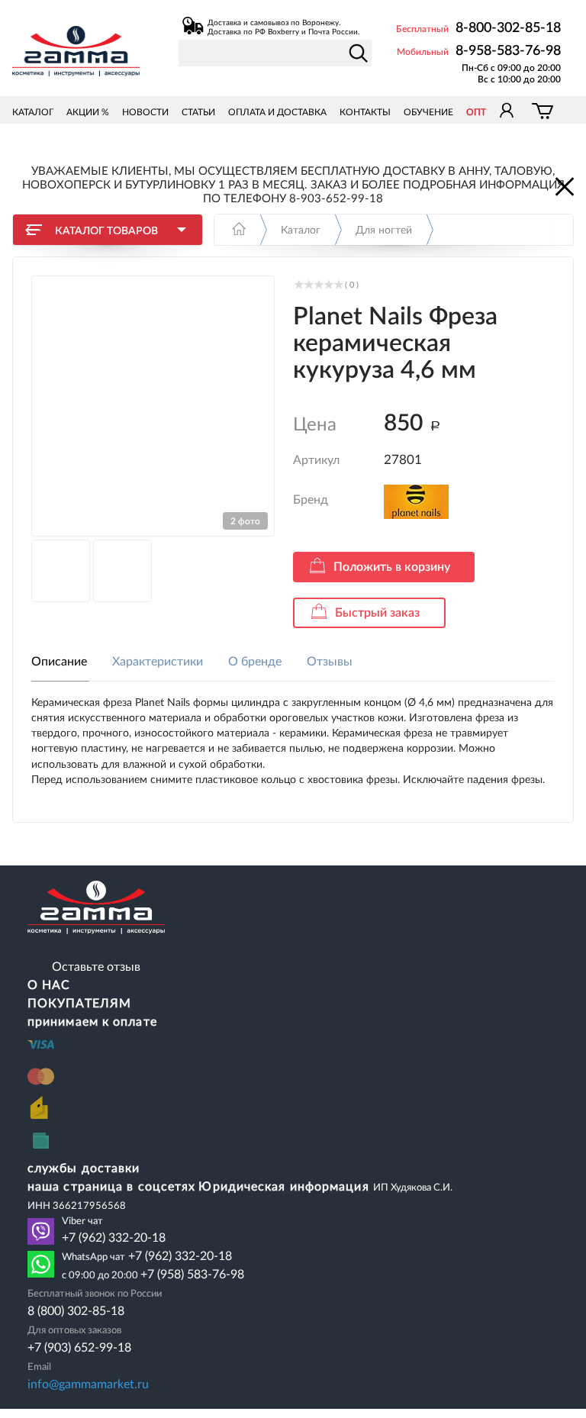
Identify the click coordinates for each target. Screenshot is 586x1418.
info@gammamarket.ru (88, 1384)
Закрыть (563, 185)
